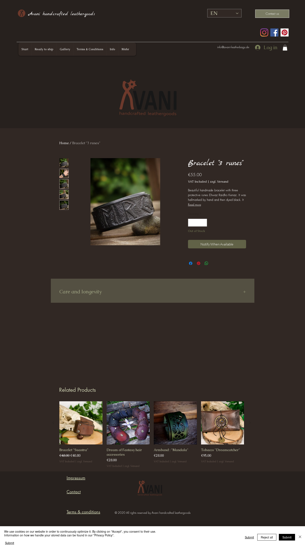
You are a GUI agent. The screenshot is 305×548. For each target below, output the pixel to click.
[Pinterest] (285, 32)
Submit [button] (249, 537)
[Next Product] (250, 422)
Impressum (76, 478)
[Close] (300, 537)
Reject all (267, 537)
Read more (194, 204)
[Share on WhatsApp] (206, 263)
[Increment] (203, 223)
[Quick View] (80, 422)
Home (64, 143)
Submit (9, 543)
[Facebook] (274, 32)
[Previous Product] (53, 422)
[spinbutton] (197, 223)
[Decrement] (191, 223)
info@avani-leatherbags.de (233, 47)
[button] (285, 47)
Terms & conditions (83, 512)
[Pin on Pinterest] (198, 263)
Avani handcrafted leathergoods (61, 14)
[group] (152, 434)
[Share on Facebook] (190, 263)
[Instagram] (264, 32)
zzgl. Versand (219, 181)
